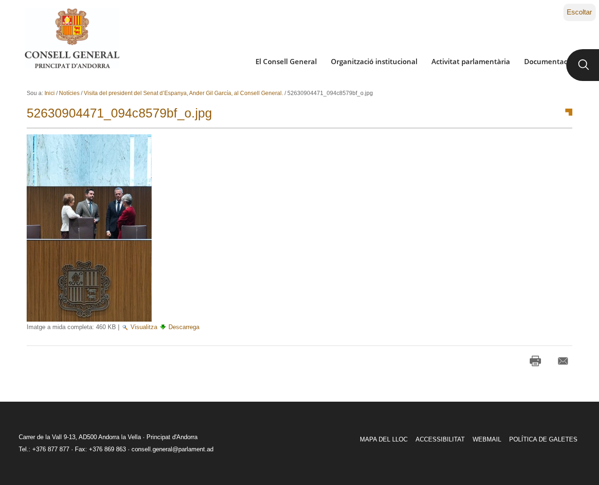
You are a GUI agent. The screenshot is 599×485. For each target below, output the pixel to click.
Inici (49, 93)
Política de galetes (543, 439)
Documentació (548, 61)
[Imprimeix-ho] (535, 361)
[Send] (563, 361)
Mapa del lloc (384, 439)
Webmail (487, 439)
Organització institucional (374, 61)
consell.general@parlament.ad (172, 449)
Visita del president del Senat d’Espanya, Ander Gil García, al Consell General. (183, 93)
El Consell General (286, 61)
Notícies (69, 93)
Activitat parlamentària (470, 61)
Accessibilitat (440, 439)
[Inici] (72, 38)
